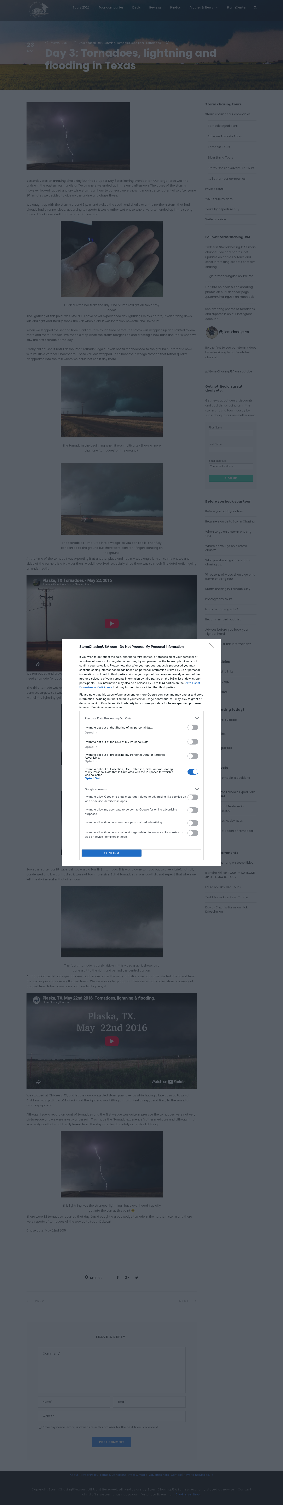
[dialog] (141, 752)
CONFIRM (111, 853)
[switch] (192, 727)
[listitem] (141, 718)
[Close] (213, 647)
